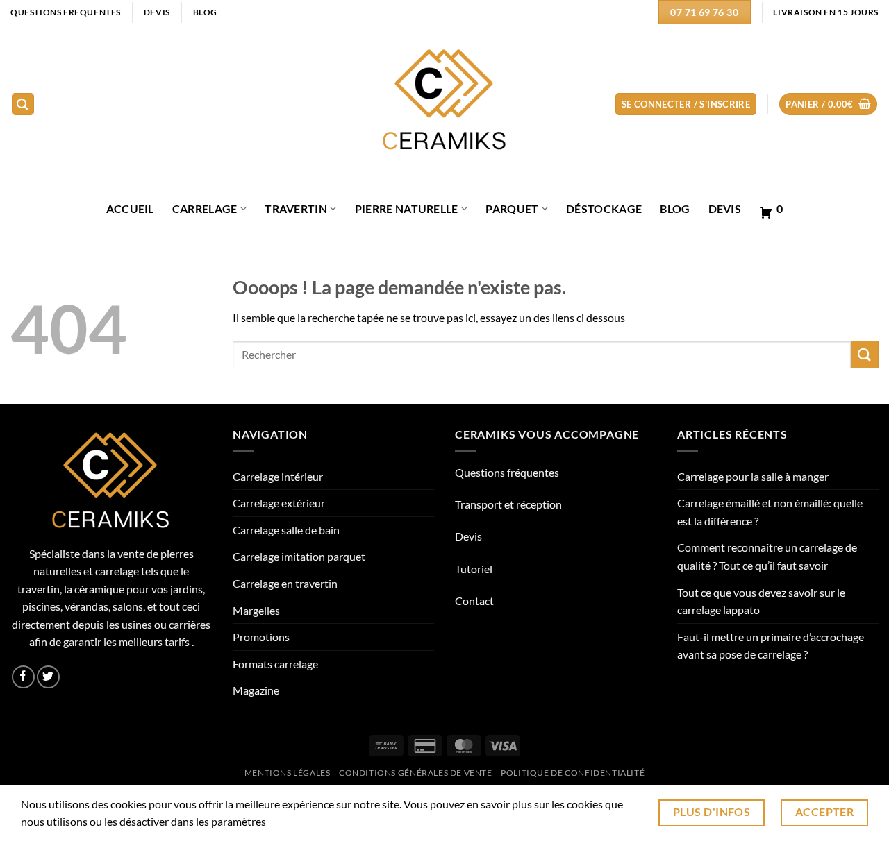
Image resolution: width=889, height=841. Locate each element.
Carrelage (205, 208)
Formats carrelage (275, 663)
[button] (23, 104)
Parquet (511, 208)
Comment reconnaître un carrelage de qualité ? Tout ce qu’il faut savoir (767, 556)
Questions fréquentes (507, 472)
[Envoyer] (865, 354)
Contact (474, 600)
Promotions (261, 636)
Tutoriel (473, 568)
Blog (675, 208)
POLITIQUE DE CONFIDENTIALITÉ (573, 772)
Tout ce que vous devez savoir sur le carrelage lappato (761, 601)
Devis (725, 208)
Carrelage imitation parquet (299, 556)
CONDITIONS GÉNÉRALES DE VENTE (415, 772)
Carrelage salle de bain (286, 529)
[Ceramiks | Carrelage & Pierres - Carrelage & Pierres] (445, 104)
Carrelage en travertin (285, 583)
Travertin (296, 208)
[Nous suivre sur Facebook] (23, 676)
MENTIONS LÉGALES (287, 772)
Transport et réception (508, 504)
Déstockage (604, 208)
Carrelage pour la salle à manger (753, 476)
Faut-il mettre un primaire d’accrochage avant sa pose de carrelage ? (770, 645)
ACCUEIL (130, 208)
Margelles (256, 610)
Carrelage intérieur (278, 476)
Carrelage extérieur (279, 502)
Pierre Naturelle (406, 208)
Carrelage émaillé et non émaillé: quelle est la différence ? (770, 511)
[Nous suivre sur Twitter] (48, 676)
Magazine (256, 690)
